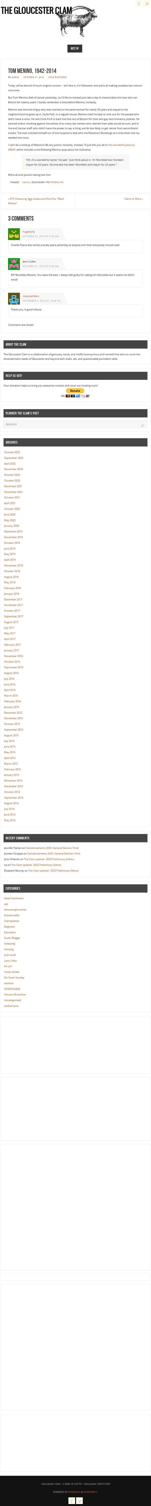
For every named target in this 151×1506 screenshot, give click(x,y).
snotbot (9, 983)
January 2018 (11, 594)
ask (6, 904)
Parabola (74, 1492)
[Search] (143, 426)
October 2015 (12, 724)
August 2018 (11, 577)
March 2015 (11, 763)
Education (10, 932)
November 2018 (13, 565)
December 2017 (13, 599)
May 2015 (9, 752)
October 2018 (12, 571)
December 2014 (13, 780)
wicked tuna (11, 1006)
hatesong (9, 943)
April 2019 (10, 560)
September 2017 (13, 616)
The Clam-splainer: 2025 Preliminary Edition (49, 859)
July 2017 (9, 628)
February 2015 (12, 769)
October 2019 (12, 543)
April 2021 (10, 503)
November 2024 (13, 469)
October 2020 (12, 509)
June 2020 (9, 514)
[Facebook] (139, 3)
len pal (8, 966)
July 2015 (9, 741)
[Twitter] (146, 3)
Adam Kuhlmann (14, 898)
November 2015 (13, 718)
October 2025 (12, 452)
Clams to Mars (133, 199)
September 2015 (13, 729)
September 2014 (13, 797)
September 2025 (13, 458)
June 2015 (9, 746)
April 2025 (10, 463)
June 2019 (9, 548)
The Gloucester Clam (36, 11)
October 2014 (12, 792)
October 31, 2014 (33, 77)
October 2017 (12, 610)
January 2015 (11, 775)
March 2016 (11, 695)
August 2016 (11, 673)
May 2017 (9, 633)
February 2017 (12, 644)
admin (15, 77)
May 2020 (9, 520)
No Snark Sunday (14, 977)
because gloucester (15, 909)
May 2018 (9, 582)
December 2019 (13, 531)
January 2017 (11, 650)
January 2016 (11, 707)
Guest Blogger (12, 938)
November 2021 (13, 492)
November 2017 (13, 605)
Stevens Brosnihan (15, 994)
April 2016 (10, 690)
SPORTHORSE (12, 989)
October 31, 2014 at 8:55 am (41, 266)
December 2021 (13, 486)
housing (9, 949)
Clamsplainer (11, 921)
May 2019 (9, 554)
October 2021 (12, 497)
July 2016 (9, 678)
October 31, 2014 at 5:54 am (41, 236)
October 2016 (12, 661)
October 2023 (12, 480)
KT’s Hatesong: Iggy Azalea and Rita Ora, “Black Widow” (36, 201)
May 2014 (9, 820)
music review (11, 972)
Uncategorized (57, 77)
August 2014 (11, 803)
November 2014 (13, 786)
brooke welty (11, 915)
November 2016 (13, 656)
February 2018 (12, 588)
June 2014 (9, 814)
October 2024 (12, 475)
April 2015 (10, 758)
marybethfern (31, 296)
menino (26, 182)
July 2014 (9, 809)
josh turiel (10, 955)
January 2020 (11, 525)
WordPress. (90, 1492)
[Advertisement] (33, 1044)
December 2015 (13, 712)
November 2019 (13, 537)
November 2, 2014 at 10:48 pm (42, 300)
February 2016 (12, 701)
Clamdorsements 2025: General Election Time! (52, 848)
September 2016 (13, 667)
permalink (57, 182)
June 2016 (9, 684)
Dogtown (9, 926)
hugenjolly (29, 231)
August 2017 (11, 622)
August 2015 (11, 735)
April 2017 (10, 639)
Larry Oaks (10, 960)
